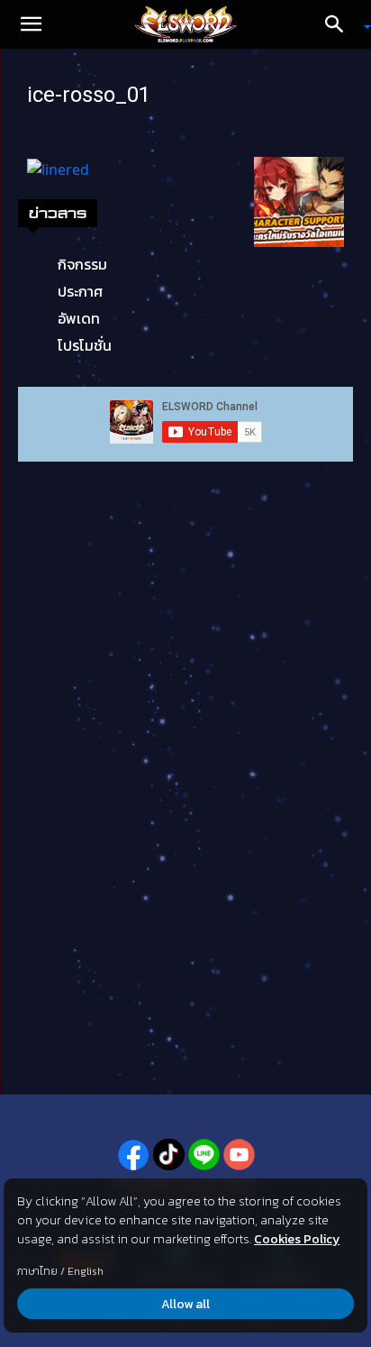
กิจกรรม (82, 264)
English (86, 1271)
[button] (30, 24)
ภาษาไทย (37, 1271)
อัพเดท (79, 318)
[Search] (340, 24)
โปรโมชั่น (85, 345)
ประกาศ (80, 291)
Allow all (185, 1304)
